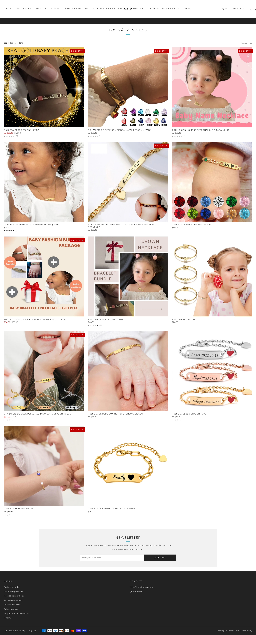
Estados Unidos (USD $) (15, 631)
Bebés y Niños (23, 9)
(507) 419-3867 (136, 591)
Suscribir (160, 558)
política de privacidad (14, 591)
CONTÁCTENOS (137, 9)
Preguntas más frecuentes (164, 9)
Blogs (187, 9)
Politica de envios (12, 604)
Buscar (251, 9)
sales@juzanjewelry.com (141, 587)
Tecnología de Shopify (225, 631)
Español (32, 631)
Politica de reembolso (14, 596)
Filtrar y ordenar (16, 43)
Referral (7, 618)
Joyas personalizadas (76, 9)
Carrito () (239, 9)
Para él (55, 9)
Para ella (41, 9)
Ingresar (224, 9)
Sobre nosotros (11, 609)
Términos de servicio (13, 600)
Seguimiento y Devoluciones (109, 9)
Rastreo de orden (12, 587)
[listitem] (128, 21)
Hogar (7, 9)
